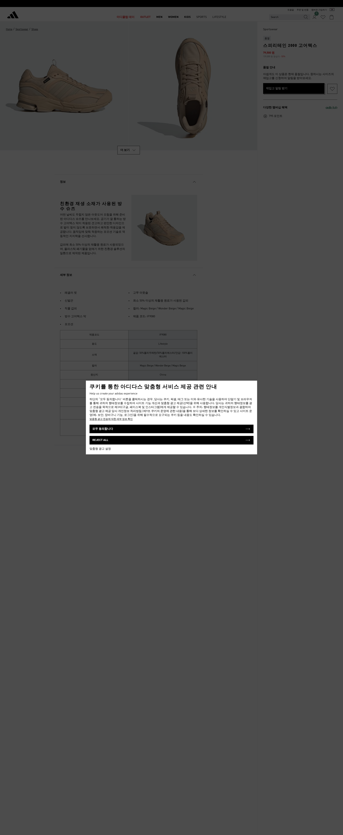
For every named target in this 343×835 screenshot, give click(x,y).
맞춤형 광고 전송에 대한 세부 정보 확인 (111, 419)
